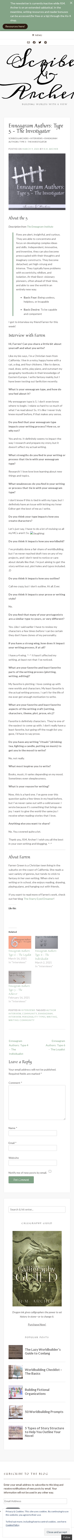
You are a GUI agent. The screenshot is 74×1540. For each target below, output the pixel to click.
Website (14, 1157)
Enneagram (45, 1013)
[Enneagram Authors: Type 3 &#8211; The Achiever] (20, 977)
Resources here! (15, 26)
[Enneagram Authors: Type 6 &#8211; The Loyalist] (20, 942)
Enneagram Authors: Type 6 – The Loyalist (20, 953)
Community (29, 1013)
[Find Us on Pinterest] (45, 42)
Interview (15, 1016)
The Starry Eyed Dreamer (39, 898)
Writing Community (22, 1020)
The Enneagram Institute (40, 226)
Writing (52, 1016)
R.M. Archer (51, 149)
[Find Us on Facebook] (34, 42)
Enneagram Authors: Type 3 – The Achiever (19, 990)
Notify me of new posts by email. (28, 1172)
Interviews (28, 1010)
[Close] (71, 3)
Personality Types (34, 1016)
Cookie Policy (12, 1525)
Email (13, 1142)
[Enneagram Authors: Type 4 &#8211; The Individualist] (46, 942)
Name (13, 1128)
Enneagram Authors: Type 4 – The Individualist (46, 955)
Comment (15, 1082)
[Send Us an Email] (28, 42)
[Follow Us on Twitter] (40, 42)
